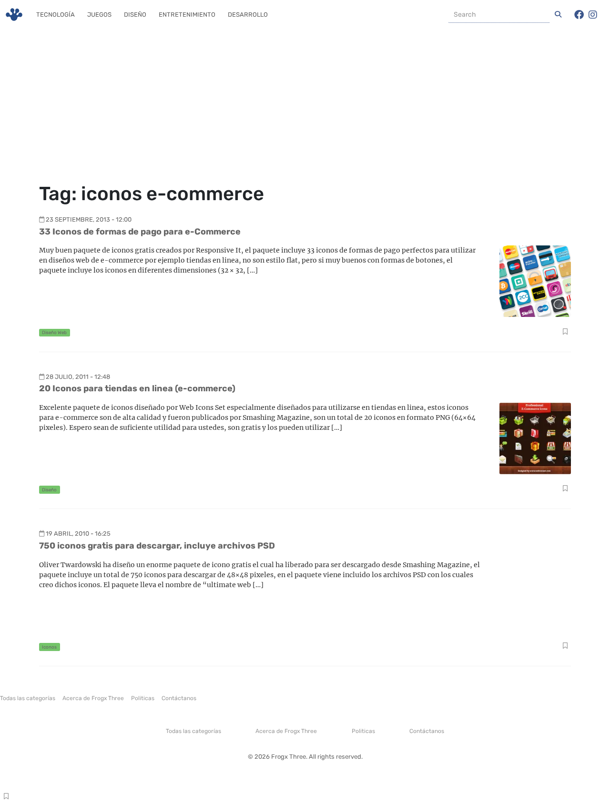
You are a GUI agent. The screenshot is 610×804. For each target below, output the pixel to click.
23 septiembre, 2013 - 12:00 (89, 219)
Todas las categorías (27, 698)
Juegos (99, 14)
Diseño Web (54, 332)
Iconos (49, 647)
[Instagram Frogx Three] (593, 15)
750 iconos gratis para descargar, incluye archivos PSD (157, 545)
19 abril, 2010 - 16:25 (78, 533)
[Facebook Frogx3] (579, 15)
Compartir (565, 332)
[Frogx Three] (14, 14)
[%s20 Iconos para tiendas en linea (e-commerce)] (535, 437)
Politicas (142, 698)
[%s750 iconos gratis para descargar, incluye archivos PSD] (535, 595)
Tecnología (55, 14)
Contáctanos (179, 698)
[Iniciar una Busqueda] (558, 15)
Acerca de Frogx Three (93, 698)
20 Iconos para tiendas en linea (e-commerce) (137, 388)
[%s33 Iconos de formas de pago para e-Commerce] (535, 280)
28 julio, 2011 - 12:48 (78, 376)
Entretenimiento (187, 14)
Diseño (135, 14)
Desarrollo (248, 14)
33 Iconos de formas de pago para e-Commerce (140, 231)
